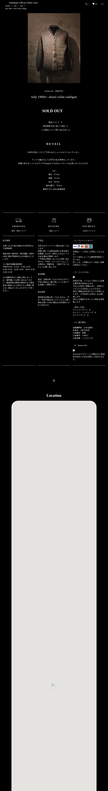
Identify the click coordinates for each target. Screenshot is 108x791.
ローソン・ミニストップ (83, 312)
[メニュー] (101, 4)
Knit (21, 6)
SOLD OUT (52, 111)
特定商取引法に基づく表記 (54, 126)
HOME (7, 6)
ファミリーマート (80, 310)
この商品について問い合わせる (54, 130)
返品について (54, 122)
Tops (15, 6)
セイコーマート (79, 315)
